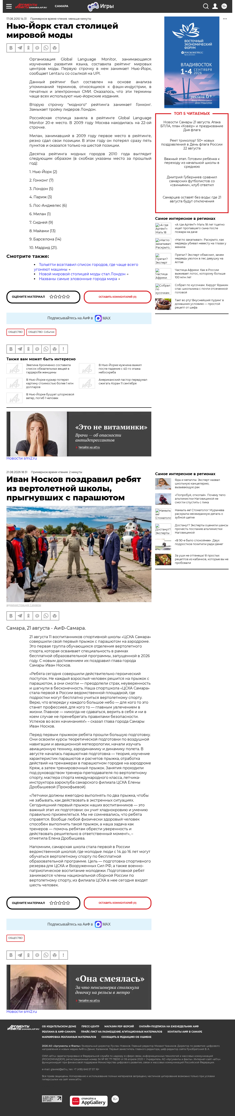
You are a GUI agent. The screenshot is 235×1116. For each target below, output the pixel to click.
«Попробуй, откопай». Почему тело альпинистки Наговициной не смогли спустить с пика (200, 498)
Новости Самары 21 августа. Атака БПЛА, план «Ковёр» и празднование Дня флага (191, 126)
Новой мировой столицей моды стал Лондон (82, 274)
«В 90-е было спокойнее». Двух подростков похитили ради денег (199, 542)
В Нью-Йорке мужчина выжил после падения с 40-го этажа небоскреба (120, 368)
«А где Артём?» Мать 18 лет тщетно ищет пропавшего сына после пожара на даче (200, 228)
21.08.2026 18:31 (16, 472)
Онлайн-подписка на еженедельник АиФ (169, 1026)
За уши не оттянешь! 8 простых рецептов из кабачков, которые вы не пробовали (201, 559)
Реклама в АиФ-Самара (59, 1031)
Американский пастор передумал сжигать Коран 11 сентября (123, 381)
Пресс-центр (90, 1026)
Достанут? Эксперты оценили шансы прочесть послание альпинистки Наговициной (201, 529)
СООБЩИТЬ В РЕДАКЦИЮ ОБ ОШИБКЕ (126, 1037)
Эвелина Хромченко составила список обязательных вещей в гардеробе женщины (48, 368)
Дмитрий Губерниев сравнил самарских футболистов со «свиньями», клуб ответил (192, 181)
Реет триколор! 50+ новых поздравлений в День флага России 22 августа (192, 144)
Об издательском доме (59, 1026)
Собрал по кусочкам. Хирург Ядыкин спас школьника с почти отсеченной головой (201, 288)
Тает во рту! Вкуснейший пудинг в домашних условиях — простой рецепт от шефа (199, 303)
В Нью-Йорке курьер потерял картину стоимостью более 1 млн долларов (49, 383)
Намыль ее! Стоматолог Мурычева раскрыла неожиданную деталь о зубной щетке (199, 513)
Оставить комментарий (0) (118, 296)
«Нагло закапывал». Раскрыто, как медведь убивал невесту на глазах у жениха (200, 243)
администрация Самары (23, 605)
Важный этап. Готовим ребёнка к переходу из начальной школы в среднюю (192, 163)
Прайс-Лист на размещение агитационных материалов (121, 1031)
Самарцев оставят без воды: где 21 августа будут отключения (192, 199)
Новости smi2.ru (21, 458)
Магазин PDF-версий (119, 1026)
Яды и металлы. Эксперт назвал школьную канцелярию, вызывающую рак (197, 483)
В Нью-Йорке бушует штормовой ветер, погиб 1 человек (50, 396)
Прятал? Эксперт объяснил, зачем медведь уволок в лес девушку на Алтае (199, 258)
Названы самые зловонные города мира (78, 279)
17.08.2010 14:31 (16, 18)
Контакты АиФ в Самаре (185, 1031)
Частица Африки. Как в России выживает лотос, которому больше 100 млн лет (200, 273)
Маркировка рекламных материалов (69, 1037)
